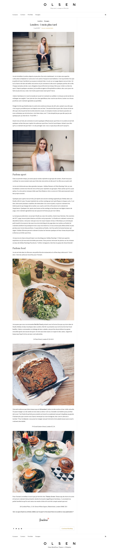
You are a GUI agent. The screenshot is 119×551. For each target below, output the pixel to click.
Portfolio (30, 14)
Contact (22, 14)
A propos (15, 14)
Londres (40, 21)
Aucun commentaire (47, 28)
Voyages (37, 14)
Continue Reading (67, 528)
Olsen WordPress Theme (55, 547)
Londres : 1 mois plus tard (43, 24)
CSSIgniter (68, 547)
